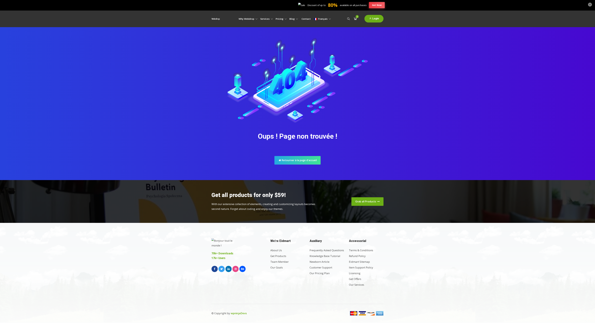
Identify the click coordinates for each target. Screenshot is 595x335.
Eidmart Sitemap (359, 262)
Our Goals (276, 267)
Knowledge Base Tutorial (325, 256)
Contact (306, 18)
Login (375, 18)
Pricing (280, 18)
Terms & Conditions (361, 250)
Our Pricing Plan (320, 273)
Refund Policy (357, 256)
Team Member (279, 262)
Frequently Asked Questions (327, 250)
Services (265, 18)
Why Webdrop (247, 18)
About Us (276, 250)
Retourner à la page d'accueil (299, 160)
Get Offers (355, 279)
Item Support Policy (361, 267)
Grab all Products (366, 201)
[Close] (590, 4)
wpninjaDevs (239, 313)
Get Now (377, 5)
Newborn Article (319, 262)
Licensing (354, 273)
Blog (292, 18)
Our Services (356, 284)
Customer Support (321, 267)
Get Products (278, 256)
